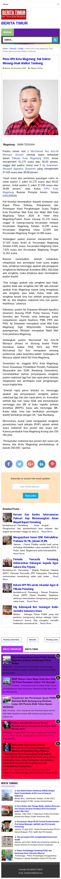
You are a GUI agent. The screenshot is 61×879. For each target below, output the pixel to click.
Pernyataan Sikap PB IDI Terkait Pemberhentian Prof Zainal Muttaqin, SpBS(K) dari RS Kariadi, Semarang (37, 824)
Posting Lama (52, 640)
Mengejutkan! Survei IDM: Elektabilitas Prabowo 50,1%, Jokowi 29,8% (35, 539)
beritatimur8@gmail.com (33, 873)
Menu (9, 32)
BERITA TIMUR (14, 23)
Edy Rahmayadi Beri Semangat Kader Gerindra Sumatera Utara (35, 609)
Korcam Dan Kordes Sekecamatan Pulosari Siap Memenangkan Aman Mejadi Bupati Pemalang (35, 518)
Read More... (47, 531)
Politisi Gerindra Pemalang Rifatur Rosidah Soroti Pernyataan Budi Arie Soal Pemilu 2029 (34, 726)
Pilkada (33, 68)
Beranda (32, 640)
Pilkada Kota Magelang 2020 (30, 158)
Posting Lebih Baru (11, 640)
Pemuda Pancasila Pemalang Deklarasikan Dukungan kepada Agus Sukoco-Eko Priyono (35, 563)
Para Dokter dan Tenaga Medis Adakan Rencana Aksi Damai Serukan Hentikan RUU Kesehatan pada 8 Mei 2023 (37, 809)
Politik (40, 68)
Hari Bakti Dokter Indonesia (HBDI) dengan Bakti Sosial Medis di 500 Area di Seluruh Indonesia (35, 793)
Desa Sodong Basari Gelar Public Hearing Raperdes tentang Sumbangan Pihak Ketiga (34, 660)
